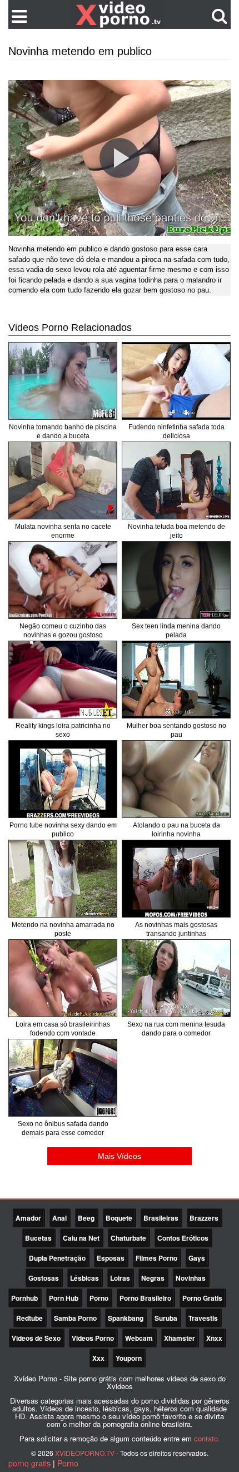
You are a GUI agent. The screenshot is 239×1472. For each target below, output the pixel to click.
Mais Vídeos (119, 1156)
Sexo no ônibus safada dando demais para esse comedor (63, 1128)
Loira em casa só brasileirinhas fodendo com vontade (63, 1028)
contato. (207, 1438)
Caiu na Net (81, 1238)
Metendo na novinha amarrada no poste (63, 929)
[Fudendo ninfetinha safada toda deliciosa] (176, 381)
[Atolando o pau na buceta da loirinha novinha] (176, 779)
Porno (98, 1298)
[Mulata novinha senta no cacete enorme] (63, 480)
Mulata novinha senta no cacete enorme (63, 531)
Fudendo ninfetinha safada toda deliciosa (176, 431)
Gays (196, 1258)
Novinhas (191, 1278)
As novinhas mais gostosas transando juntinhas (176, 929)
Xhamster (179, 1338)
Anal (59, 1218)
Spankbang (125, 1318)
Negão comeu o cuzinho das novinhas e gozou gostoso (62, 630)
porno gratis (29, 1463)
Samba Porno (75, 1318)
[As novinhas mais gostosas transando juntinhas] (176, 878)
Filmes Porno (156, 1258)
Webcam (139, 1338)
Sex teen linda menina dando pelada (176, 630)
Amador (28, 1218)
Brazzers (204, 1218)
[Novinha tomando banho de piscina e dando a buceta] (63, 381)
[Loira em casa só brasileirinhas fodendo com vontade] (63, 978)
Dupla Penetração (57, 1258)
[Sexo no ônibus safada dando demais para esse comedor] (63, 1077)
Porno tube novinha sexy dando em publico (63, 829)
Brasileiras (160, 1218)
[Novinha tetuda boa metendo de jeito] (176, 480)
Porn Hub (63, 1298)
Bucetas (38, 1238)
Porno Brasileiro (145, 1298)
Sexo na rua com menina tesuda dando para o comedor (176, 1028)
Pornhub (24, 1298)
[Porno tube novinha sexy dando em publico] (63, 779)
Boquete (119, 1218)
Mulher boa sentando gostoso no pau (176, 730)
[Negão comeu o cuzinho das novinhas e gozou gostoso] (63, 580)
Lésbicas (84, 1278)
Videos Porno (93, 1338)
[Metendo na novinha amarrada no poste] (63, 878)
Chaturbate (128, 1238)
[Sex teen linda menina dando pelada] (176, 580)
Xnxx (214, 1338)
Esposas (111, 1258)
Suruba (166, 1318)
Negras (153, 1278)
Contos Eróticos (182, 1238)
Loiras (120, 1278)
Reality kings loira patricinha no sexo (63, 730)
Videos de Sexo (36, 1338)
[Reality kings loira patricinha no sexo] (63, 679)
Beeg (86, 1218)
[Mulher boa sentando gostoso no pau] (176, 679)
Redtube (29, 1318)
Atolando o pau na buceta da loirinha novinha (176, 829)
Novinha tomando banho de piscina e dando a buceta (63, 431)
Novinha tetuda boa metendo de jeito (176, 531)
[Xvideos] (119, 14)
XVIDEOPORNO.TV (84, 1453)
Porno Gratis (202, 1298)
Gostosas (43, 1278)
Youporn (129, 1358)
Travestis (203, 1318)
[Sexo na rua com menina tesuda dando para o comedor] (176, 978)
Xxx (98, 1358)
